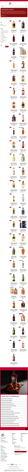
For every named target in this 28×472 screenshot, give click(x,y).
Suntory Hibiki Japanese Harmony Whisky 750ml (23, 323)
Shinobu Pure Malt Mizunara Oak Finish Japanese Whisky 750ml (13, 217)
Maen (3, 41)
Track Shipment (3, 452)
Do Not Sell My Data (3, 457)
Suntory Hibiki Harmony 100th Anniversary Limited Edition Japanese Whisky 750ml (23, 297)
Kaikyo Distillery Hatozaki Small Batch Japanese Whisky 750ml (14, 177)
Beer (12, 436)
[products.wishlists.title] (17, 34)
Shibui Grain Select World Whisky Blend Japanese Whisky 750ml (13, 97)
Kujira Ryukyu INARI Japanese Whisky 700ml (23, 177)
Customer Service (3, 447)
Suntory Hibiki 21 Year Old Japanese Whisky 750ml (23, 310)
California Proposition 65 (4, 456)
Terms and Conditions (4, 453)
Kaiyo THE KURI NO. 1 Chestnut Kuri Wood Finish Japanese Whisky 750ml (13, 190)
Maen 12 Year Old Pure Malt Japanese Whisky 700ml (23, 44)
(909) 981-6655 (14, 470)
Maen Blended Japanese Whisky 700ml (14, 57)
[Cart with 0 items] (26, 3)
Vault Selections (14, 439)
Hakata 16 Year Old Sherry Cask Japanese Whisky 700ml (23, 150)
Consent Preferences (4, 460)
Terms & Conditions (16, 466)
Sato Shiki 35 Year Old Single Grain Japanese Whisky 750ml (23, 257)
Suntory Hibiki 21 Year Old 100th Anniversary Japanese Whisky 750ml (23, 57)
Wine (12, 440)
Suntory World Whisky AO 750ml (14, 257)
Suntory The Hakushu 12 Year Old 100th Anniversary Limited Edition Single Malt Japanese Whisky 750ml (23, 283)
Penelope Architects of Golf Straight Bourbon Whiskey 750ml (23, 270)
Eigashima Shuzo (4, 32)
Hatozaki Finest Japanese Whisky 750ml (23, 203)
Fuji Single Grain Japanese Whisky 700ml (23, 190)
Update (7, 46)
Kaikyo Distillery (4, 37)
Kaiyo (3, 38)
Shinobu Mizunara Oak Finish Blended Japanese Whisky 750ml (14, 230)
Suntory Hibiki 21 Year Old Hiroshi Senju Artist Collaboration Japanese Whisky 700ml (14, 124)
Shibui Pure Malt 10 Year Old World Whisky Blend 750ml (14, 84)
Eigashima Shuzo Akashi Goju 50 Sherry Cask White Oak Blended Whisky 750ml (13, 30)
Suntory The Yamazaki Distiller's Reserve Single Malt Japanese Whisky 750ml (23, 124)
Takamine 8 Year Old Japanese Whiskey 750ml (13, 203)
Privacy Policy (3, 450)
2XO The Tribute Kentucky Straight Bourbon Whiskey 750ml (14, 137)
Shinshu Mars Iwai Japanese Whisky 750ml (23, 230)
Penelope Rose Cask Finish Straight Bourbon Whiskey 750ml (13, 70)
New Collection (14, 442)
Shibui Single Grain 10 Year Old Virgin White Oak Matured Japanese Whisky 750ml (13, 110)
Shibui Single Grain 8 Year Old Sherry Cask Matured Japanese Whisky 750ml (23, 84)
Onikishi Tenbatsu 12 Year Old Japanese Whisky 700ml (13, 350)
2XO (3, 29)
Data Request (2, 459)
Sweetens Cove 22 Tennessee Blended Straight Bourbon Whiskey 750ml (23, 97)
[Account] (24, 3)
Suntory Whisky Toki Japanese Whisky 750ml (23, 243)
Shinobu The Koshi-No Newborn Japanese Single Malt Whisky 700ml (13, 270)
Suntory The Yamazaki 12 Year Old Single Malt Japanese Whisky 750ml (14, 310)
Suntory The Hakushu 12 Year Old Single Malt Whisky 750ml (14, 283)
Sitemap (22, 440)
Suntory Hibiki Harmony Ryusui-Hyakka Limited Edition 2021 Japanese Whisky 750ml (13, 297)
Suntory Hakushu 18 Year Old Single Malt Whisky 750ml (13, 337)
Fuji (2, 33)
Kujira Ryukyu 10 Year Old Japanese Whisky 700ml (23, 217)
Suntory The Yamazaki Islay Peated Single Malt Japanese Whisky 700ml (14, 363)
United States (4, 25)
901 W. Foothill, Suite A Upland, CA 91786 (4, 438)
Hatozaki (3, 36)
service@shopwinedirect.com (8, 470)
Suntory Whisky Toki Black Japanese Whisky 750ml (13, 243)
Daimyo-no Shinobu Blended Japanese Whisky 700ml (23, 164)
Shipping (2, 449)
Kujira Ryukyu (4, 40)
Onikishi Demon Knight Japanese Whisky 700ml (23, 337)
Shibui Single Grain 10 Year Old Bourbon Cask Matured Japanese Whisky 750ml (13, 150)
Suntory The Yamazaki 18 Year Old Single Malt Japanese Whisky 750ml (14, 323)
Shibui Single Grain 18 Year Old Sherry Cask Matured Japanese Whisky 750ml (23, 110)
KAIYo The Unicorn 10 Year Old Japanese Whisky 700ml (23, 137)
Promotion (13, 443)
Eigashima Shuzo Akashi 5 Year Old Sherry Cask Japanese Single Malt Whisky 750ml (23, 30)
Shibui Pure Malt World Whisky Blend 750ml (23, 70)
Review (22, 439)
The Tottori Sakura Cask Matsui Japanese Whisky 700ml (23, 350)
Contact (22, 436)
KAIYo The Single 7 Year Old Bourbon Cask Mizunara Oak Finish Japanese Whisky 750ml (14, 164)
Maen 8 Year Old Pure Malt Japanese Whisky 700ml (14, 44)
